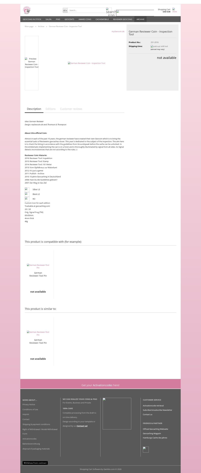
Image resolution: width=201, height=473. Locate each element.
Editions (51, 109)
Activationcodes (29, 438)
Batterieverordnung (31, 443)
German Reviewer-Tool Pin (38, 274)
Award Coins (85, 19)
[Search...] (109, 10)
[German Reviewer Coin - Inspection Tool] (86, 63)
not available (166, 57)
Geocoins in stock (32, 19)
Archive (140, 19)
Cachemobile (102, 19)
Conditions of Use (30, 409)
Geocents (69, 19)
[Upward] (192, 468)
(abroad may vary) (157, 49)
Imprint (26, 414)
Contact (26, 419)
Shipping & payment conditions (36, 424)
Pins (58, 19)
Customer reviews (71, 109)
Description (34, 109)
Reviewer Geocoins (122, 19)
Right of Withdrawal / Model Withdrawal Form (40, 431)
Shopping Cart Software (90, 469)
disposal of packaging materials (36, 448)
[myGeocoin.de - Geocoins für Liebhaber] (40, 10)
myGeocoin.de (118, 31)
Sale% (49, 19)
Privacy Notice (29, 404)
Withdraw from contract (35, 463)
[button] (18, 276)
